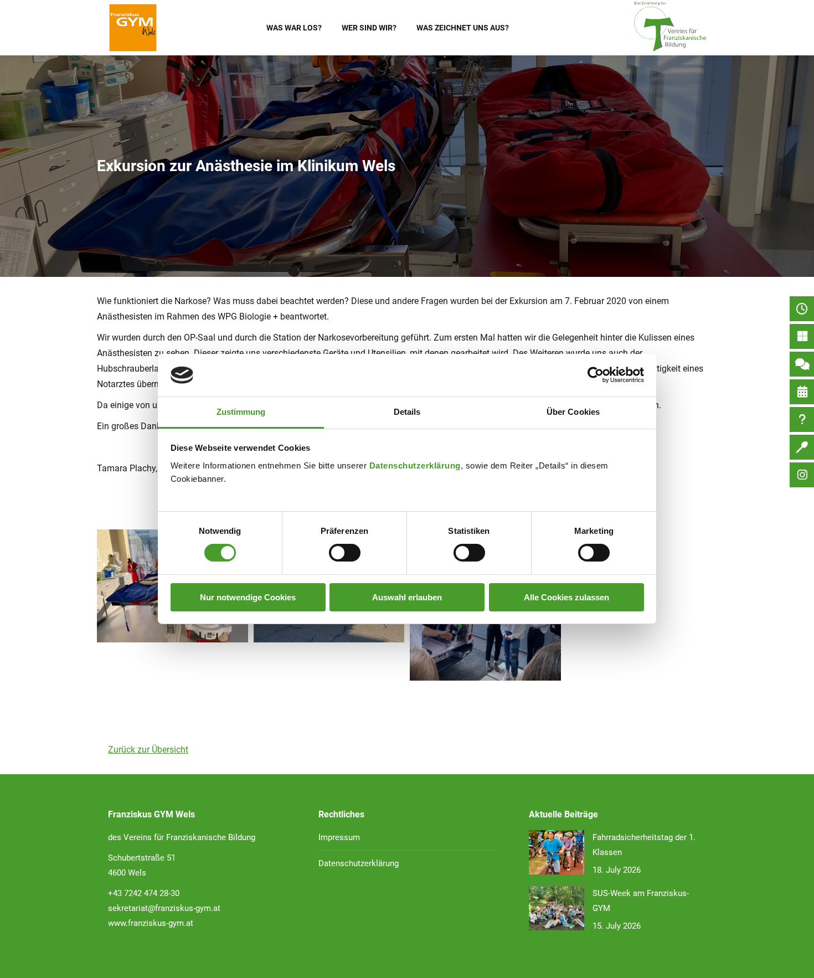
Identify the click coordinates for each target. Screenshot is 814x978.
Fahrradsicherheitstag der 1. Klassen (644, 844)
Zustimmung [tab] (241, 411)
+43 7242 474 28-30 (143, 893)
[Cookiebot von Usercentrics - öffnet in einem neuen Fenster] (595, 375)
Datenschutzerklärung (415, 465)
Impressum (339, 837)
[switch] (344, 553)
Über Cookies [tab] (573, 411)
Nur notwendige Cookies (248, 597)
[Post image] (556, 852)
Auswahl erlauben (407, 597)
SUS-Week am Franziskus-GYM (641, 900)
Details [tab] (407, 411)
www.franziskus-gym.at (150, 923)
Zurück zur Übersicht (148, 749)
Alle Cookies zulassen (566, 597)
